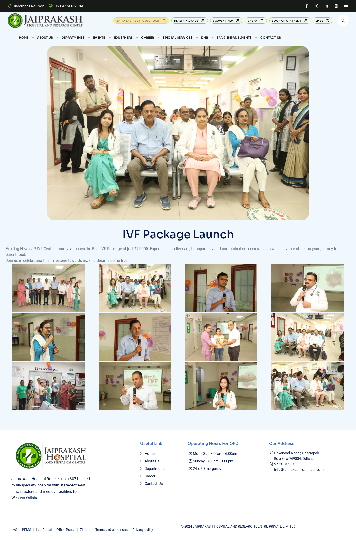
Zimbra (85, 530)
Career (150, 476)
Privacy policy (142, 530)
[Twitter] (316, 6)
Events (99, 37)
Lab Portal (44, 530)
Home (23, 37)
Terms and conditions (111, 530)
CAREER (147, 37)
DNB (204, 37)
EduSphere (123, 37)
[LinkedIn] (326, 6)
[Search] (343, 20)
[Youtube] (346, 6)
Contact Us (270, 37)
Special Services (178, 37)
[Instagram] (336, 6)
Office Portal (65, 530)
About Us (45, 37)
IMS (14, 530)
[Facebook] (306, 6)
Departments (73, 37)
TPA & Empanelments (234, 37)
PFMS (26, 530)
